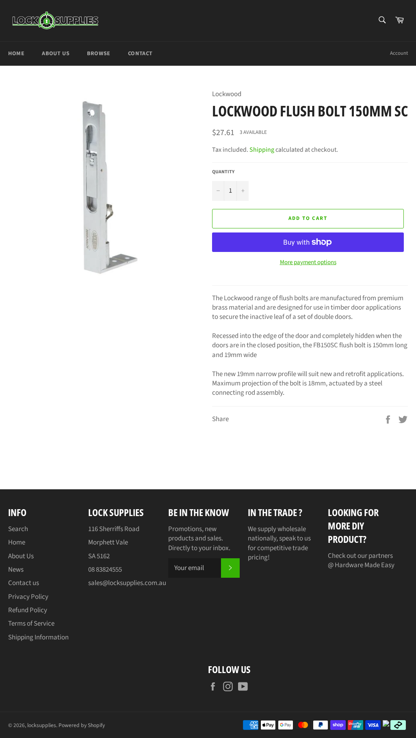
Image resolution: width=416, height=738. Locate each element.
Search (18, 529)
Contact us (23, 583)
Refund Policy (27, 610)
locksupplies (41, 725)
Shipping (261, 149)
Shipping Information (38, 637)
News (16, 569)
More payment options (308, 262)
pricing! (259, 557)
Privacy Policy (28, 597)
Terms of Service (31, 623)
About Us (55, 53)
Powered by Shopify (81, 725)
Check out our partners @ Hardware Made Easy (361, 560)
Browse (98, 53)
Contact (140, 53)
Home (16, 53)
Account (399, 53)
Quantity (223, 172)
